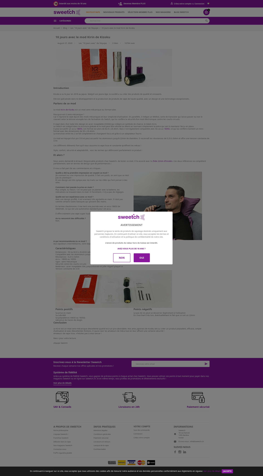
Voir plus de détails (212, 471)
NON (122, 257)
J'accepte (227, 471)
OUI (141, 257)
